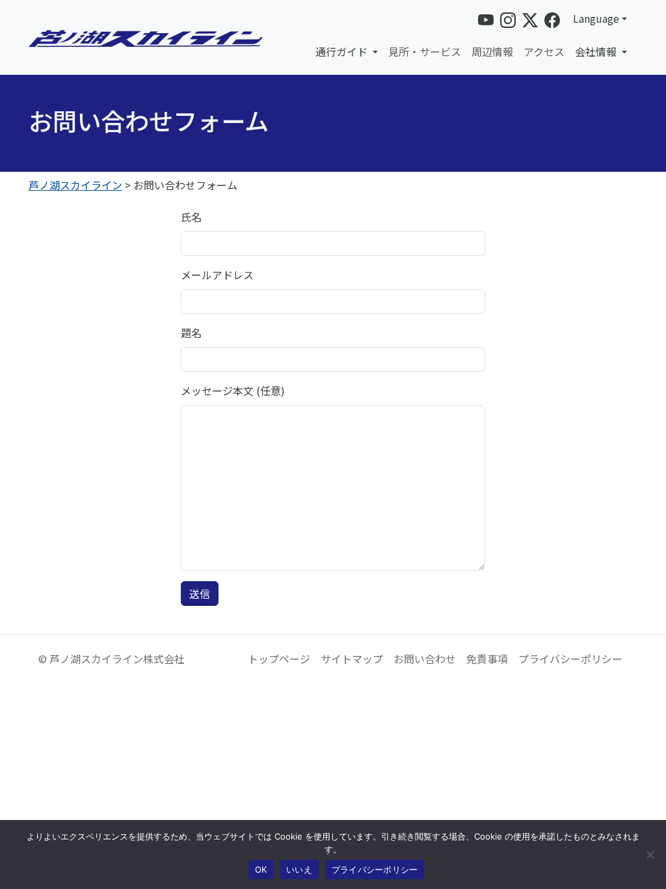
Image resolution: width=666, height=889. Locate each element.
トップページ (279, 658)
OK (261, 869)
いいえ (299, 869)
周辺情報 (492, 51)
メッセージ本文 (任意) (233, 390)
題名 (191, 332)
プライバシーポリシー (570, 658)
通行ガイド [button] (342, 51)
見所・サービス (424, 51)
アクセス (544, 51)
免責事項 (487, 658)
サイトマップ (352, 658)
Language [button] (596, 18)
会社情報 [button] (597, 51)
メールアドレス (217, 274)
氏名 (191, 217)
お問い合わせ (424, 658)
